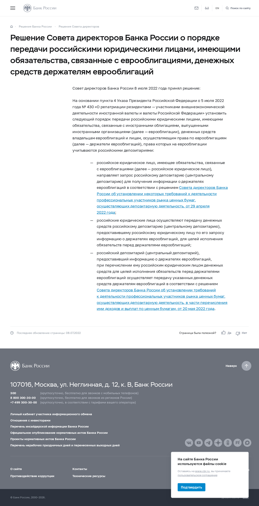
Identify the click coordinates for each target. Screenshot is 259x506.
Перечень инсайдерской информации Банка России (49, 426)
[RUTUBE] (238, 443)
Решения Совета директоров (79, 26)
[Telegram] (208, 443)
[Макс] (247, 443)
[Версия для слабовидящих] (207, 8)
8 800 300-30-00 (23, 397)
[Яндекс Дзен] (218, 443)
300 (13, 393)
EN (217, 8)
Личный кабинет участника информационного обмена (51, 414)
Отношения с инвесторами (30, 420)
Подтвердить (191, 487)
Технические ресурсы (88, 476)
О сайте (16, 469)
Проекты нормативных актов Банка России (43, 439)
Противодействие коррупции (32, 476)
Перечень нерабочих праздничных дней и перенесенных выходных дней (65, 445)
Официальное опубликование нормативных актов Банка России (59, 432)
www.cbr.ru (202, 471)
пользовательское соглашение (197, 474)
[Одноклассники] (228, 443)
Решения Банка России (35, 26)
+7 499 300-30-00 (23, 402)
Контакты (79, 469)
